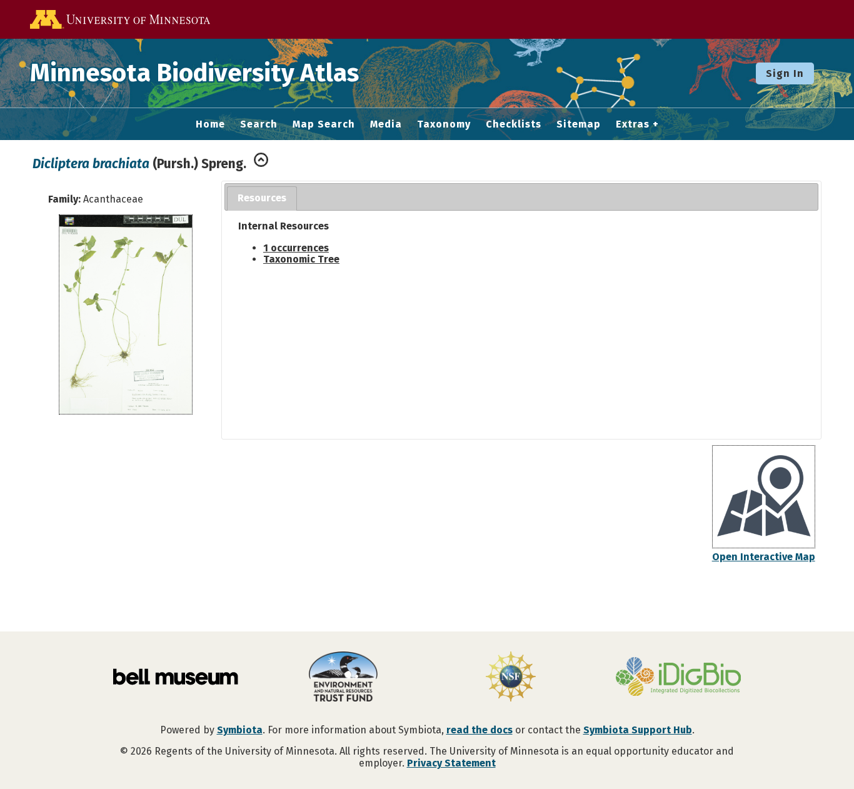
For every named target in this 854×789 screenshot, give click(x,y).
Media (386, 124)
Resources (262, 198)
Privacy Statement (451, 763)
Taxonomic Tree (301, 259)
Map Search (324, 124)
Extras (633, 124)
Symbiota (240, 730)
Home (210, 124)
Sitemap (578, 124)
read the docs (479, 730)
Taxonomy (444, 124)
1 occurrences (296, 248)
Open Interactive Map (763, 557)
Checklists (513, 124)
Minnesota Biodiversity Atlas (194, 73)
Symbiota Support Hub (637, 730)
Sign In (785, 73)
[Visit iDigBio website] (678, 677)
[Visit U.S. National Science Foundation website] (511, 677)
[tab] (262, 198)
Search (259, 124)
